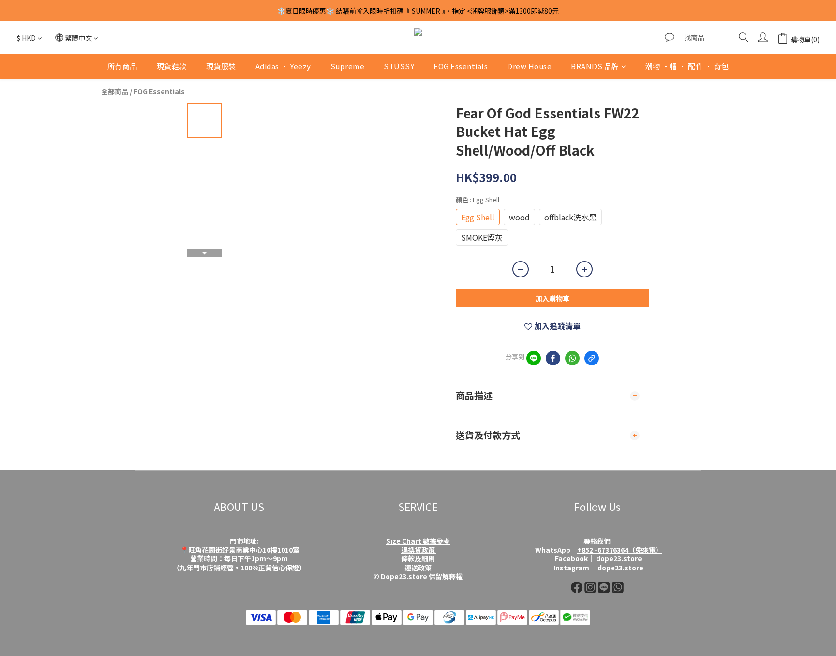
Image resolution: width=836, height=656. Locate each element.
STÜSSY (399, 66)
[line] (533, 358)
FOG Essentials (460, 66)
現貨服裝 (221, 66)
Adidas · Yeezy (283, 66)
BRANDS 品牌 (595, 66)
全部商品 (114, 91)
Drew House (529, 66)
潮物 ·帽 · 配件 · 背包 (687, 66)
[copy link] (591, 358)
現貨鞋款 (172, 66)
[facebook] (553, 358)
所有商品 (122, 66)
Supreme (347, 66)
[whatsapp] (572, 358)
